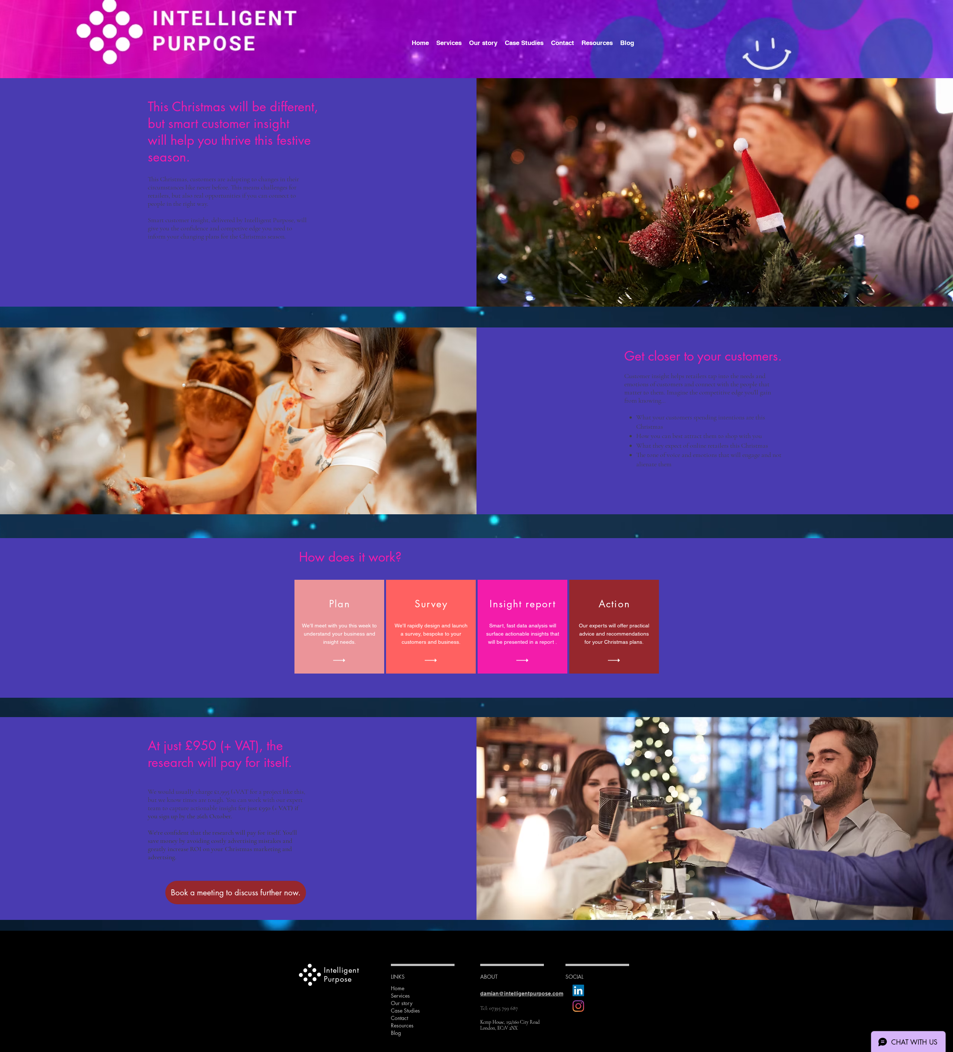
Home (397, 988)
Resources (402, 1025)
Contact (399, 1017)
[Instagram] (578, 1006)
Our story (401, 1003)
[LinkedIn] (578, 990)
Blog (396, 1032)
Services (400, 995)
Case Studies (405, 1010)
